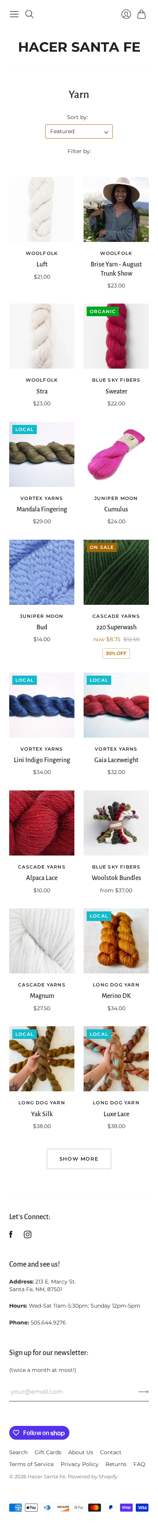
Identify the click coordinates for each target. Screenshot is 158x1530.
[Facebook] (11, 1236)
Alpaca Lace (42, 878)
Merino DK (116, 996)
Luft (42, 264)
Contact (111, 1452)
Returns (116, 1464)
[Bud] (41, 572)
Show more (79, 1159)
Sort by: (77, 117)
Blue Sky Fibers (116, 380)
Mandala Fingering (41, 509)
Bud (41, 627)
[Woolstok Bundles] (116, 823)
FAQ (139, 1464)
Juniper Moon (116, 498)
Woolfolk (42, 253)
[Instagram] (27, 1236)
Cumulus (116, 509)
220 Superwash (116, 627)
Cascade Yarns (116, 616)
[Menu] (14, 14)
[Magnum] (41, 940)
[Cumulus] (116, 454)
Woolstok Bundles (116, 878)
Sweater (116, 391)
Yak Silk (42, 1114)
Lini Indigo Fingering (42, 760)
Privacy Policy (80, 1464)
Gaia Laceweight (116, 760)
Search (18, 1452)
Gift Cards (48, 1452)
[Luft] (41, 209)
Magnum (42, 996)
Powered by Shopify (92, 1476)
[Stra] (41, 336)
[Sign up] (143, 1392)
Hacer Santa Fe (79, 45)
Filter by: (79, 151)
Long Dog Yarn (116, 985)
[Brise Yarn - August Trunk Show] (116, 209)
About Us (80, 1452)
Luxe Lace (116, 1114)
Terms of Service (31, 1464)
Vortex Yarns (41, 498)
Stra (42, 391)
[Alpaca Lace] (41, 823)
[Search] (29, 14)
